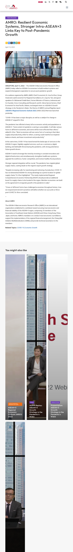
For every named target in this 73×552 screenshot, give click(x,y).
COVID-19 (20, 228)
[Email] (16, 43)
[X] (12, 43)
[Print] (19, 43)
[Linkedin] (14, 43)
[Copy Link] (7, 43)
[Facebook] (9, 43)
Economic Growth (31, 228)
